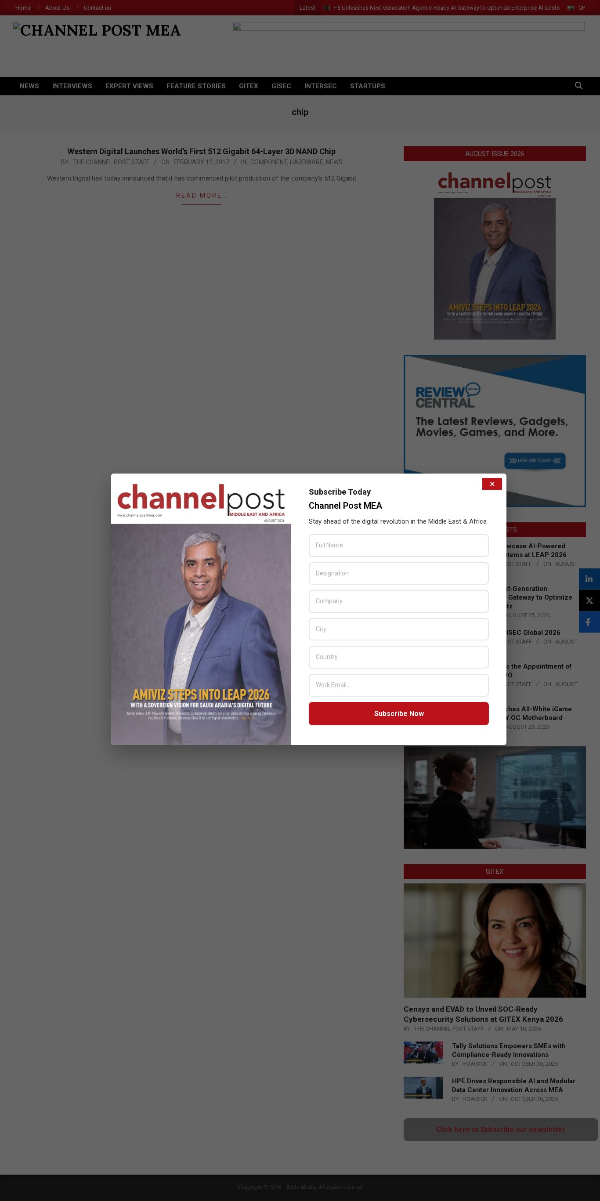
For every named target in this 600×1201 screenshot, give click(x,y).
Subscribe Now (399, 713)
